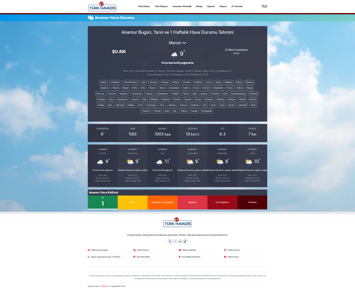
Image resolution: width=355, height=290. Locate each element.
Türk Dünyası (161, 6)
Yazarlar (238, 6)
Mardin (242, 99)
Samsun (183, 105)
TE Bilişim (104, 286)
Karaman (102, 99)
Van (175, 111)
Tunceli (157, 111)
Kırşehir (177, 99)
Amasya (164, 82)
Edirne (240, 88)
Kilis (144, 99)
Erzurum (112, 94)
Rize (162, 105)
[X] (170, 241)
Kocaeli (188, 99)
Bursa (162, 88)
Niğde (131, 105)
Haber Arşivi (233, 257)
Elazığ (249, 88)
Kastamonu (123, 99)
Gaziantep (137, 94)
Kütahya (209, 99)
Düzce (230, 88)
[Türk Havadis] (102, 7)
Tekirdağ (242, 105)
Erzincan (100, 94)
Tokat (253, 105)
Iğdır (195, 94)
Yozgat (194, 111)
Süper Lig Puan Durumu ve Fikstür (106, 257)
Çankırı (186, 88)
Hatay (185, 94)
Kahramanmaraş (238, 94)
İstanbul (215, 94)
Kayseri (135, 99)
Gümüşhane (162, 94)
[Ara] (263, 7)
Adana (103, 82)
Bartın (239, 82)
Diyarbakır (218, 88)
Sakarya (172, 105)
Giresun (149, 94)
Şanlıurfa (195, 105)
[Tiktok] (185, 241)
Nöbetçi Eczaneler (99, 250)
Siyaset (211, 6)
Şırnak (231, 105)
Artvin (209, 82)
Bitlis (135, 88)
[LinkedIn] (180, 241)
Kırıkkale (154, 99)
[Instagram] (175, 241)
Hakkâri (175, 94)
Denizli (206, 88)
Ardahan (198, 82)
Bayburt (105, 88)
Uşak (167, 111)
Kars (112, 99)
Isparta (204, 94)
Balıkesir (229, 82)
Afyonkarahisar (130, 82)
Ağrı (143, 82)
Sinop (213, 105)
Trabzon (146, 111)
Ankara (223, 6)
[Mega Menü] (266, 6)
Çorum (196, 88)
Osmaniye (151, 105)
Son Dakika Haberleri (191, 257)
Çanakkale (174, 88)
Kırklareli (166, 99)
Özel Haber (144, 6)
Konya (198, 99)
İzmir (225, 94)
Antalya (186, 82)
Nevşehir (120, 105)
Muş (110, 105)
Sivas (222, 105)
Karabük (253, 94)
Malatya (220, 99)
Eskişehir (124, 94)
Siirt (204, 105)
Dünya (199, 6)
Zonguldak (207, 111)
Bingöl (126, 88)
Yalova (184, 111)
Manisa (231, 99)
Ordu (140, 105)
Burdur (153, 88)
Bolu (143, 88)
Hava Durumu (143, 250)
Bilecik (116, 88)
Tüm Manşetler (143, 257)
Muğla (101, 105)
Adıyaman (115, 82)
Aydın (218, 82)
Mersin (253, 99)
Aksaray (153, 82)
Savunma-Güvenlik (182, 6)
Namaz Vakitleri (189, 250)
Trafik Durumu (233, 250)
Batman (249, 82)
